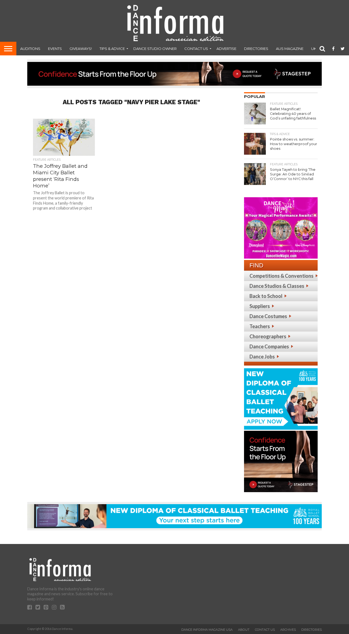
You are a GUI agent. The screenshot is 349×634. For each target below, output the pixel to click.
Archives (288, 630)
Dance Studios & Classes (276, 286)
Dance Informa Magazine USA (207, 630)
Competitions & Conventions (281, 276)
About (243, 630)
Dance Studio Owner (155, 48)
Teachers (259, 326)
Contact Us (196, 48)
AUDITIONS (30, 48)
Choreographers (267, 336)
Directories (256, 48)
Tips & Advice (112, 48)
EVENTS (55, 48)
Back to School (265, 296)
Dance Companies (269, 346)
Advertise (226, 48)
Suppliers (259, 306)
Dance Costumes (268, 316)
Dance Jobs (262, 357)
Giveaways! (81, 48)
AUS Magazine (289, 48)
